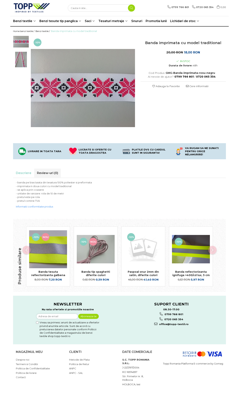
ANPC (72, 368)
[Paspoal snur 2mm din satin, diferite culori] (143, 249)
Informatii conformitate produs (34, 206)
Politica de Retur (79, 364)
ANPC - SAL (76, 372)
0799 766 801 (173, 314)
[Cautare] (131, 8)
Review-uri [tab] (47, 173)
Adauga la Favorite (167, 86)
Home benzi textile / (24, 31)
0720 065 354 (173, 319)
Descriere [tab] (23, 173)
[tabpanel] (83, 88)
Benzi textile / (42, 31)
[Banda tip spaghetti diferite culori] (96, 249)
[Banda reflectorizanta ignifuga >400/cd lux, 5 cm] (191, 249)
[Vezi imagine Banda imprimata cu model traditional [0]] (21, 41)
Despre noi (22, 359)
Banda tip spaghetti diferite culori (95, 273)
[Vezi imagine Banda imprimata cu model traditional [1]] (21, 59)
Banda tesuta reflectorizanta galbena (48, 273)
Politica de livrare (26, 372)
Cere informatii (198, 86)
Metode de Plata (79, 359)
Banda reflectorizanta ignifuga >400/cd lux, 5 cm (191, 273)
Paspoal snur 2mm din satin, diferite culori (143, 273)
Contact (21, 377)
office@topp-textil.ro (173, 324)
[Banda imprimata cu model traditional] (83, 88)
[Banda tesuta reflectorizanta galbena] (48, 249)
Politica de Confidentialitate (33, 368)
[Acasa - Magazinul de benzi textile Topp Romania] (31, 8)
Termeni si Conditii (27, 364)
